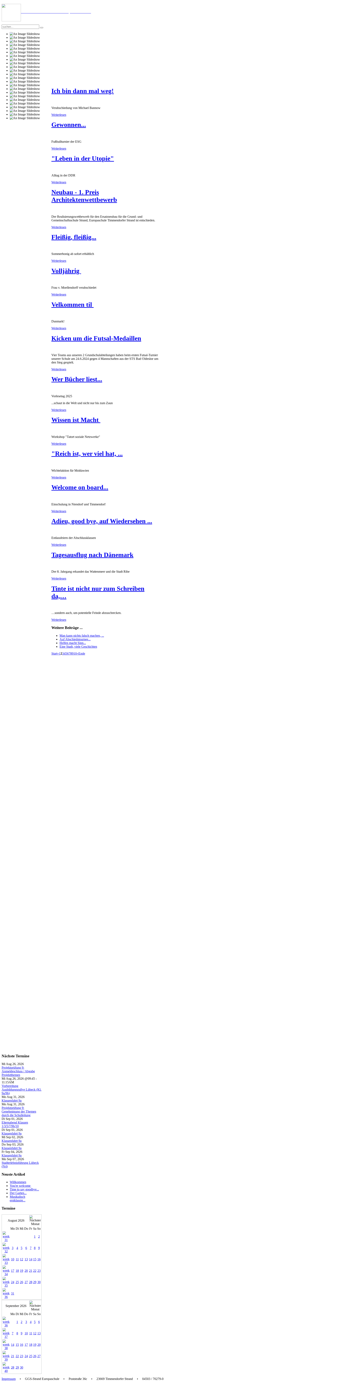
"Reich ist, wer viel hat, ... (87, 453)
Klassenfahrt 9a (12, 1100)
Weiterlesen (58, 114)
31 (12, 1293)
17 (12, 1270)
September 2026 (15, 1306)
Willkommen (18, 1182)
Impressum (9, 1379)
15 (34, 1259)
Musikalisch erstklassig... (17, 1198)
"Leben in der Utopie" (82, 158)
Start (54, 653)
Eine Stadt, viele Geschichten (78, 646)
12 (21, 1259)
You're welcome (20, 1185)
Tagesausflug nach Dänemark (92, 554)
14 (30, 1259)
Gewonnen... (68, 124)
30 (39, 1282)
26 (21, 1282)
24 (12, 1282)
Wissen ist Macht (75, 419)
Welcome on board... (79, 487)
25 (17, 1282)
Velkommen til (72, 304)
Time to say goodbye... (24, 1189)
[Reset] (41, 27)
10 (75, 653)
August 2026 (16, 1220)
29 (34, 1282)
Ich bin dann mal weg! (82, 91)
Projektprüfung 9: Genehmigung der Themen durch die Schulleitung (19, 1111)
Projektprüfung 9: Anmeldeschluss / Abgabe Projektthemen (18, 1071)
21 (30, 1270)
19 (21, 1270)
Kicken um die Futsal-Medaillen (96, 338)
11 (17, 1259)
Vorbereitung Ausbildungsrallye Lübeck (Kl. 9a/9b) (21, 1089)
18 (17, 1270)
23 (39, 1270)
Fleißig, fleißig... (73, 237)
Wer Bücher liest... (76, 379)
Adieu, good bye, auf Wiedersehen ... (101, 521)
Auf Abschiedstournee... (75, 639)
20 (26, 1270)
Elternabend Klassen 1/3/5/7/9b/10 (15, 1124)
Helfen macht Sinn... (73, 643)
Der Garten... (18, 1193)
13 (26, 1259)
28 (30, 1282)
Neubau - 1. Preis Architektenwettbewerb (84, 195)
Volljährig (66, 270)
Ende (81, 653)
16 (39, 1259)
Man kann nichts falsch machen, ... (82, 635)
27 (26, 1282)
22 (34, 1270)
